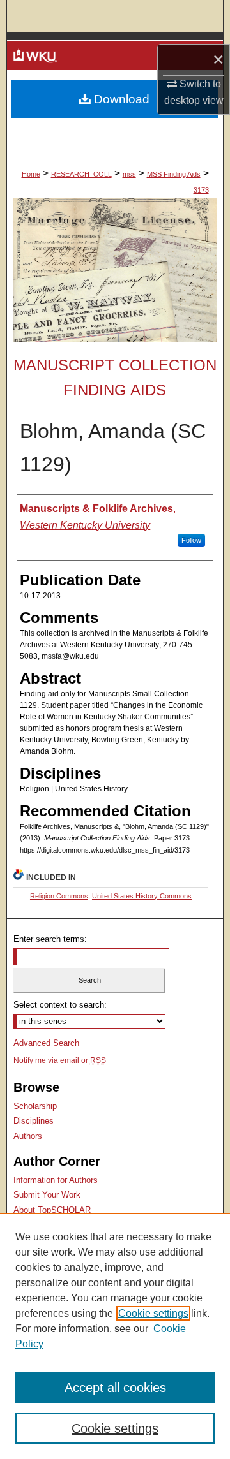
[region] (115, 1336)
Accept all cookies (115, 1388)
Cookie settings (153, 1313)
